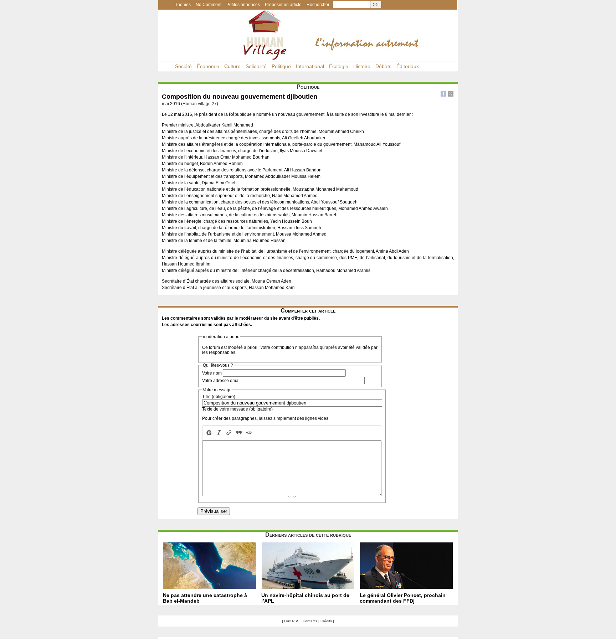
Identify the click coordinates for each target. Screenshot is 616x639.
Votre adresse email (221, 380)
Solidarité (256, 66)
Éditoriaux (407, 66)
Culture (232, 66)
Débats (383, 66)
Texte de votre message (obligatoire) (237, 409)
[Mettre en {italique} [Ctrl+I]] (219, 433)
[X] (450, 95)
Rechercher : (319, 4)
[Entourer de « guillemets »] (249, 433)
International (310, 66)
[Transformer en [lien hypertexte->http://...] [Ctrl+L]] (229, 433)
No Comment (208, 4)
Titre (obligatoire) (218, 396)
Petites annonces (243, 4)
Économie (208, 66)
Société (183, 66)
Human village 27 (200, 103)
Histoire (361, 66)
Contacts (310, 621)
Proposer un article (283, 4)
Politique (281, 66)
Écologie (338, 66)
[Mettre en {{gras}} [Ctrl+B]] (208, 433)
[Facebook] (443, 95)
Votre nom (212, 373)
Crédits (326, 621)
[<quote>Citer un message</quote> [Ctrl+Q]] (239, 433)
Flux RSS (291, 621)
